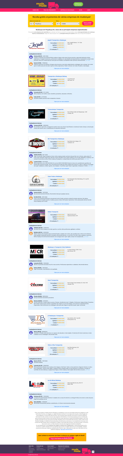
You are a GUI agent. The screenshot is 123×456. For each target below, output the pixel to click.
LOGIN (88, 10)
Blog (48, 449)
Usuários (38, 447)
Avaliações (31, 451)
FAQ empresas (61, 449)
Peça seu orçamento (52, 447)
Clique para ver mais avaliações (61, 68)
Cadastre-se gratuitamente (63, 447)
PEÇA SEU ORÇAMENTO (50, 10)
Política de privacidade (41, 449)
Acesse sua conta (61, 448)
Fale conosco (31, 448)
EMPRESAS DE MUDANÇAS (67, 10)
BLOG (80, 10)
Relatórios (31, 452)
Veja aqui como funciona (66, 429)
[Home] (43, 5)
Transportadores (39, 448)
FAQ (30, 447)
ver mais (88, 60)
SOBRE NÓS (36, 10)
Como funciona (32, 449)
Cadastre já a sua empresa (78, 4)
